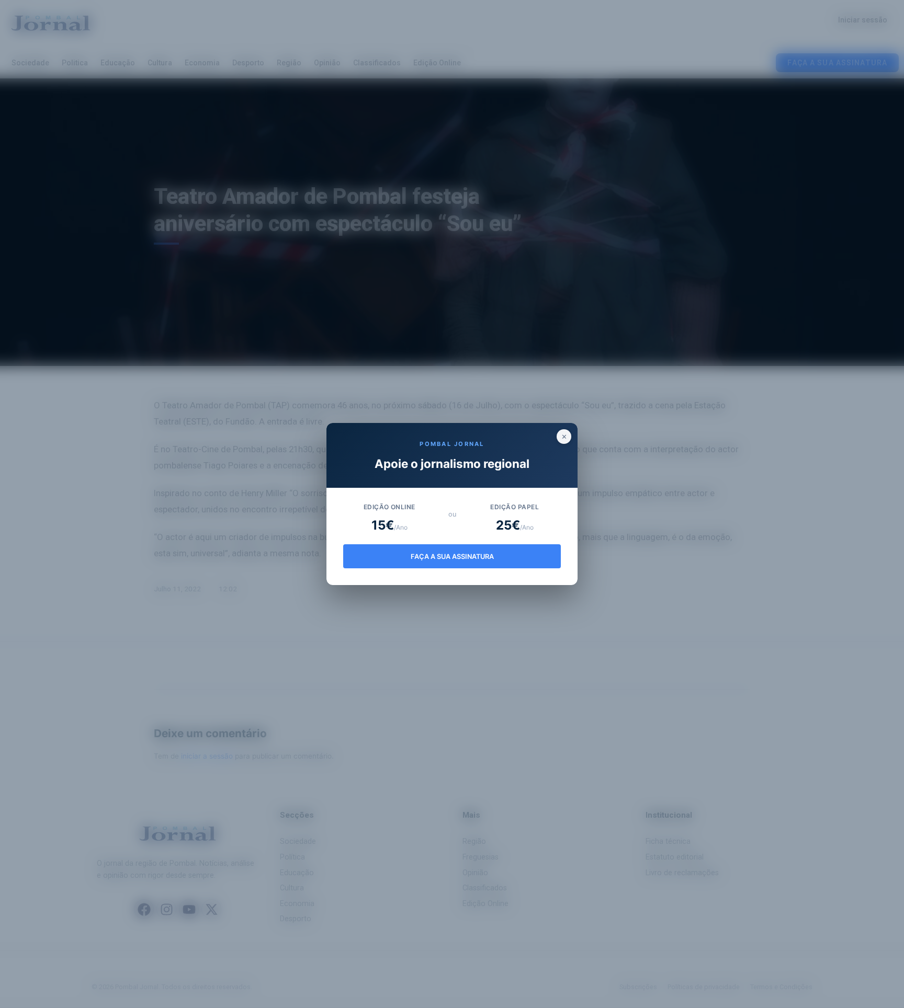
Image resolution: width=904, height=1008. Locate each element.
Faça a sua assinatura (452, 556)
